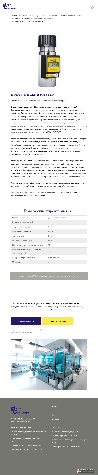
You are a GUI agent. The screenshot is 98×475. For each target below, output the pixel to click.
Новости (55, 415)
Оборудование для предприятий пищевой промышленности (57, 15)
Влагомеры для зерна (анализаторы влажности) (31, 18)
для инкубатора (27, 186)
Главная (14, 15)
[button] (26, 321)
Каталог (24, 15)
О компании (56, 411)
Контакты (55, 419)
